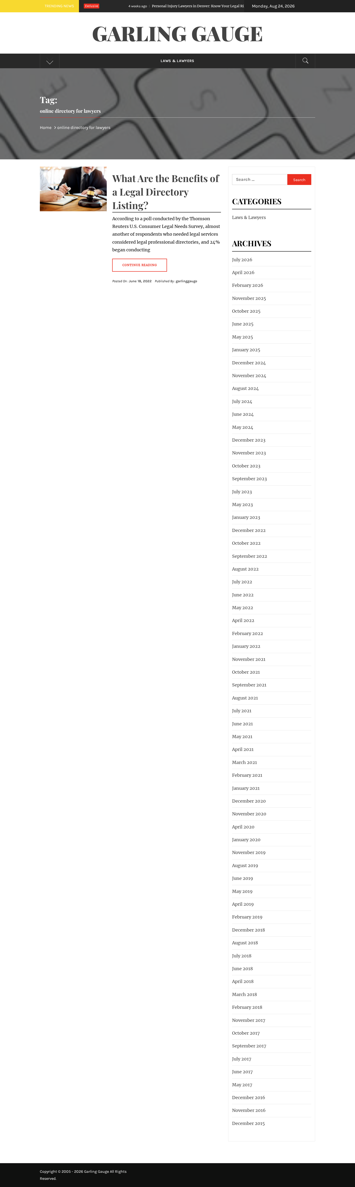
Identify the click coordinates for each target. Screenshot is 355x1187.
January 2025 (246, 350)
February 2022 (247, 633)
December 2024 (249, 363)
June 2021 (242, 724)
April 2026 (243, 272)
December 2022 (249, 530)
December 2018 (248, 930)
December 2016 (248, 1097)
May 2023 (242, 504)
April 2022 (243, 620)
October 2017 (246, 1033)
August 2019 (245, 865)
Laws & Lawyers (177, 61)
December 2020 (249, 801)
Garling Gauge (177, 32)
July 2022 (242, 582)
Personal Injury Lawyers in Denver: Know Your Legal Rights (166, 6)
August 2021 (245, 698)
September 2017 (249, 1046)
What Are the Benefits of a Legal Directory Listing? (165, 192)
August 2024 (245, 388)
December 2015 (248, 1123)
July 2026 (242, 259)
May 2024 (242, 427)
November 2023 (249, 453)
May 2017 (242, 1085)
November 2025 (249, 298)
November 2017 (248, 1020)
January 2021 (246, 788)
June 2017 (242, 1071)
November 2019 (249, 852)
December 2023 (248, 440)
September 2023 (249, 478)
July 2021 (241, 711)
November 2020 (249, 814)
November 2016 (249, 1110)
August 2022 (245, 569)
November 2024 (249, 375)
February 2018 (247, 1007)
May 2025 (242, 337)
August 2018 (245, 943)
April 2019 (243, 904)
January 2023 (246, 517)
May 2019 (242, 891)
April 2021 (243, 749)
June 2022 (243, 595)
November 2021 (248, 659)
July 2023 (242, 492)
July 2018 (241, 956)
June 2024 (243, 414)
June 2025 (243, 324)
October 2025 (246, 311)
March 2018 (244, 994)
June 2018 (242, 968)
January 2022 (246, 646)
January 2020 (246, 839)
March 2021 (244, 762)
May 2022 (242, 607)
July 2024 (242, 401)
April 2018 (243, 981)
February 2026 (247, 285)
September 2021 (249, 685)
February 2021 (247, 775)
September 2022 (249, 556)
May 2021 (242, 736)
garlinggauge (186, 281)
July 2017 (241, 1059)
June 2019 (242, 878)
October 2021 (246, 672)
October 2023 (246, 466)
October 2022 (246, 543)
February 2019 (247, 917)
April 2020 (243, 827)
